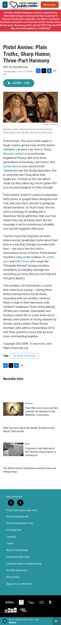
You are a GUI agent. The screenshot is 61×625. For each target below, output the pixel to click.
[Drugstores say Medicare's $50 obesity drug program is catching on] (13, 449)
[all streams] (57, 621)
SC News (29, 403)
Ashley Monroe (12, 166)
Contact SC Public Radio (18, 557)
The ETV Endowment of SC (19, 523)
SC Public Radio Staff (16, 570)
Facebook (11, 537)
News (27, 443)
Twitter (9, 543)
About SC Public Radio (17, 550)
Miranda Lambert (13, 153)
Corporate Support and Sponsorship (24, 564)
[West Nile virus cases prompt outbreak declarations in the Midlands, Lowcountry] (13, 409)
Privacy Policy (13, 577)
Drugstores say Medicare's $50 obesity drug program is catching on (40, 452)
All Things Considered (24, 356)
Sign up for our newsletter (19, 584)
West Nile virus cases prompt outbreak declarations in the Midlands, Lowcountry (41, 411)
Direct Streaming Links (17, 516)
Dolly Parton (22, 261)
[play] (5, 621)
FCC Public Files (13, 530)
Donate (51, 4)
